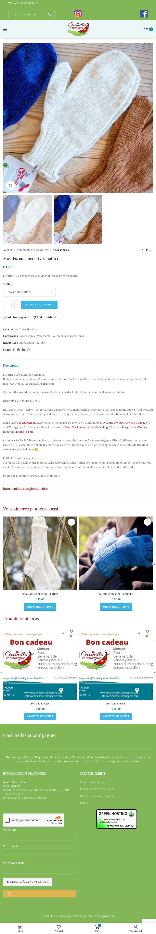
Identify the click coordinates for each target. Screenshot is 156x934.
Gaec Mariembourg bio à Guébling (86, 427)
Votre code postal (14, 863)
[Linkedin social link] (23, 350)
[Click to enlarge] (10, 185)
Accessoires (61, 250)
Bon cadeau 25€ (40, 703)
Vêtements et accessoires (32, 250)
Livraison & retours (92, 782)
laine (22, 342)
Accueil (8, 250)
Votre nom (9, 829)
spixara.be (108, 916)
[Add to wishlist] (71, 522)
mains (30, 342)
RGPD (84, 803)
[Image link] (78, 13)
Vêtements (43, 336)
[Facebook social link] (14, 350)
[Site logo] (77, 29)
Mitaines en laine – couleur (116, 594)
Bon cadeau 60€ (116, 703)
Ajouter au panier (39, 304)
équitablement (28, 422)
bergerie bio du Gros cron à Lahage (125, 422)
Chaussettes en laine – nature (40, 594)
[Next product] (151, 250)
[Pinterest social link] (18, 350)
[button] (40, 716)
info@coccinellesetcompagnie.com (25, 798)
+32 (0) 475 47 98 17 (26, 3)
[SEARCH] (50, 14)
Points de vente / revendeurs (98, 789)
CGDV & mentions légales (96, 796)
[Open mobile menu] (5, 29)
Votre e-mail (10, 846)
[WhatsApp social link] (28, 350)
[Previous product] (143, 250)
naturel (41, 342)
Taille (7, 284)
